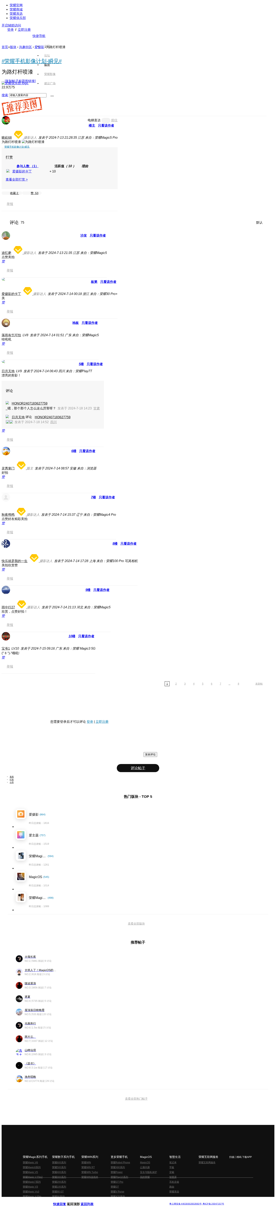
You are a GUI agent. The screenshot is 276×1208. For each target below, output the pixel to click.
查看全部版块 (136, 923)
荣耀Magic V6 (30, 1162)
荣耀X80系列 (118, 1167)
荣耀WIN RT (88, 1167)
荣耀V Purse (117, 1191)
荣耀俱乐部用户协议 (64, 1200)
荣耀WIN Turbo (89, 1172)
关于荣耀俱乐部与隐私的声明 (90, 1200)
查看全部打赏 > (17, 179)
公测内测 (145, 1167)
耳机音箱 (174, 1182)
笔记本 (173, 1162)
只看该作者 (106, 125)
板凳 (94, 281)
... (229, 683)
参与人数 (28, 166)
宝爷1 (6, 648)
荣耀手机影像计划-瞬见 (16, 146)
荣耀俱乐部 (18, 18)
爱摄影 (39, 47)
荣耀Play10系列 (119, 1177)
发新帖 (259, 683)
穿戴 (171, 1172)
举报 (10, 204)
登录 (10, 29)
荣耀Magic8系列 (32, 1167)
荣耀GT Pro (117, 1182)
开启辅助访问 (11, 25)
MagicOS (145, 1162)
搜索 (5, 95)
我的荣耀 (145, 1177)
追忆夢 (6, 253)
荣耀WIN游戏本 (89, 1177)
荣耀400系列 (59, 1172)
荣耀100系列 (59, 1186)
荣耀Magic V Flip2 (33, 1177)
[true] (52, 96)
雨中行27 (8, 607)
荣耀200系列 (59, 1182)
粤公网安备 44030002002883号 (185, 1204)
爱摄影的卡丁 (22, 171)
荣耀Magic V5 (30, 1172)
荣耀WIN (86, 1162)
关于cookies (113, 1200)
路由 (171, 1186)
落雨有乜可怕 (11, 335)
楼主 (92, 125)
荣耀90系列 (58, 1196)
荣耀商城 (16, 9)
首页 (47, 46)
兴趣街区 (25, 47)
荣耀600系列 (59, 1162)
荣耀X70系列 (118, 1196)
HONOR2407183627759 (29, 403)
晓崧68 (7, 137)
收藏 (14, 193)
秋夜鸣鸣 (8, 514)
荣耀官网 (16, 5)
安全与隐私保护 (148, 1172)
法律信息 (124, 1200)
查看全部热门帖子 (136, 1098)
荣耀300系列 (59, 1177)
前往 (114, 120)
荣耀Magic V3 (30, 1186)
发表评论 (150, 754)
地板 (75, 322)
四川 (53, 422)
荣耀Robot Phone (120, 1162)
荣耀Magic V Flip (32, 1196)
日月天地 (8, 371)
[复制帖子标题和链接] (20, 81)
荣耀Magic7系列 (32, 1182)
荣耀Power (117, 1172)
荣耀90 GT (58, 1191)
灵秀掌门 (8, 468)
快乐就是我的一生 (14, 561)
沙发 (83, 235)
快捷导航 (39, 36)
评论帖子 (138, 768)
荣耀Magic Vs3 (31, 1191)
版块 (13, 47)
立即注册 (24, 29)
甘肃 (96, 408)
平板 (171, 1167)
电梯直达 (94, 120)
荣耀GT (115, 1186)
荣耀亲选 (16, 13)
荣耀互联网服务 (207, 1162)
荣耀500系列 (59, 1167)
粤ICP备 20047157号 (213, 1204)
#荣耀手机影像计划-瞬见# (32, 61)
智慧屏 (173, 1177)
